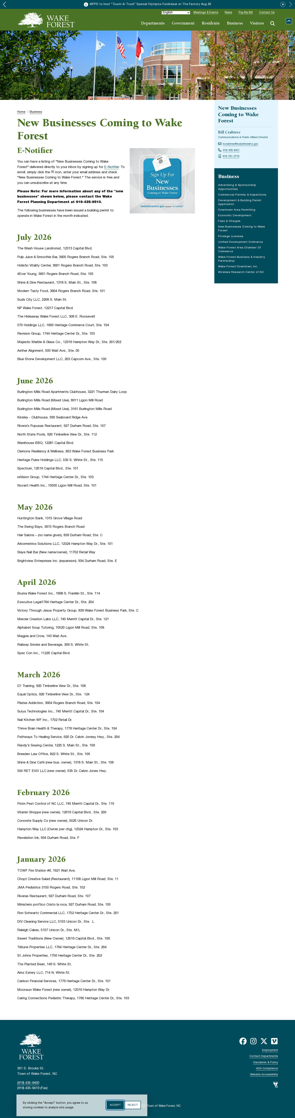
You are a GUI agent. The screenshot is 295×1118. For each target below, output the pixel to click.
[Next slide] (290, 4)
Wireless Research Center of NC (241, 272)
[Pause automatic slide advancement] (282, 4)
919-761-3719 (231, 156)
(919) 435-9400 (28, 1082)
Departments (153, 24)
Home (21, 112)
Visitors (257, 24)
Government (183, 24)
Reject (133, 1105)
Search (272, 23)
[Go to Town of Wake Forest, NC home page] (46, 19)
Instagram (253, 1041)
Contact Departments (263, 1056)
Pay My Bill (246, 12)
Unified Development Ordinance (240, 242)
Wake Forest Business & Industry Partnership (241, 259)
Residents (211, 24)
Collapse (289, 21)
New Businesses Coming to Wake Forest (241, 228)
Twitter (264, 1041)
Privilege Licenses (230, 236)
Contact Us (267, 12)
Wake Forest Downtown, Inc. (238, 266)
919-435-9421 (231, 150)
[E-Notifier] (52, 172)
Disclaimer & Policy (265, 1062)
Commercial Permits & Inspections (242, 195)
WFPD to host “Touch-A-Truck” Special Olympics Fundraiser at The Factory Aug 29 (150, 4)
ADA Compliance (267, 1068)
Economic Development (234, 215)
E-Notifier (111, 167)
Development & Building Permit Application (239, 202)
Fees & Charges (229, 221)
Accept (115, 1105)
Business (235, 24)
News (228, 12)
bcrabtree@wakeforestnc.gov (240, 144)
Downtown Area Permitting (236, 210)
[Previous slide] (4, 4)
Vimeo (274, 1041)
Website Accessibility (264, 1074)
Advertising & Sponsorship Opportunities (237, 187)
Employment (270, 1050)
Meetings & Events (205, 12)
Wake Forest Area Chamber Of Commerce (239, 250)
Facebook (243, 1041)
